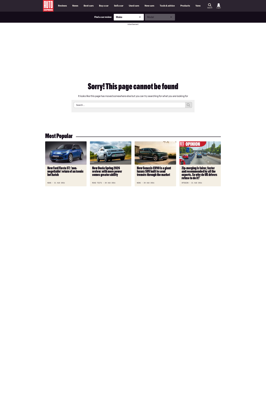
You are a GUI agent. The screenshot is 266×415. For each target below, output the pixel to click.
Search (209, 8)
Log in (219, 8)
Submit (188, 105)
